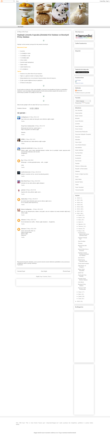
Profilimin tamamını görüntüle (82, 92)
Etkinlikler (77, 139)
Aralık (80, 215)
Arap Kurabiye (81, 241)
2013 (78, 209)
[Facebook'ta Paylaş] (36, 108)
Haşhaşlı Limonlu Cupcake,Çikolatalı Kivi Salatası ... (83, 254)
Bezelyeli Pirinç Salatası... (82, 285)
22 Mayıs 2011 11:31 (34, 117)
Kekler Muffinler (79, 150)
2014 (78, 206)
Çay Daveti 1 (81, 257)
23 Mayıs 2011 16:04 (31, 228)
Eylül (79, 222)
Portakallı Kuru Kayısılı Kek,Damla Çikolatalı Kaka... (83, 234)
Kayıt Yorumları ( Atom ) (45, 276)
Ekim (79, 219)
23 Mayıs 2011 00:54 (28, 160)
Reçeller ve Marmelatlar (81, 168)
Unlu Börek (81, 282)
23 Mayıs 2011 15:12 (31, 219)
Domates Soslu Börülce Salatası (83, 279)
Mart (79, 294)
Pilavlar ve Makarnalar (81, 166)
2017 (78, 200)
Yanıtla (22, 121)
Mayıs (80, 230)
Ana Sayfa (20, 26)
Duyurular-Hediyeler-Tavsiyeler (83, 134)
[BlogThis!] (32, 108)
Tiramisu (80, 243)
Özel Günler (78, 160)
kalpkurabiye (24, 198)
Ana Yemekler (78, 110)
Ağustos (80, 224)
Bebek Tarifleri (79, 115)
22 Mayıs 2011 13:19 (30, 139)
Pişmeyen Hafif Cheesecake (82, 288)
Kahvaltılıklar (78, 147)
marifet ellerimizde (26, 172)
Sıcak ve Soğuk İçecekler (81, 174)
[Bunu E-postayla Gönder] (30, 108)
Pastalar (77, 163)
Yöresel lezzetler (79, 190)
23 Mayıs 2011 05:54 (35, 181)
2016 (78, 202)
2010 (78, 301)
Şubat (80, 296)
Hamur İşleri (78, 142)
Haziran (80, 228)
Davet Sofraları (79, 126)
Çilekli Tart (80, 272)
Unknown (23, 219)
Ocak (79, 298)
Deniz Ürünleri (79, 129)
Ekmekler (77, 137)
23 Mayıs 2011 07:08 (31, 190)
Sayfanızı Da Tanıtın (79, 83)
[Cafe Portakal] (76, 81)
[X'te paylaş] (34, 108)
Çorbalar (77, 123)
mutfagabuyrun (25, 117)
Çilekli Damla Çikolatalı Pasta (82, 260)
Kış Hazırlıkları (79, 152)
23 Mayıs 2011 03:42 (36, 172)
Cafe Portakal (78, 80)
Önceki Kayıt (66, 271)
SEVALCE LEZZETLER (27, 148)
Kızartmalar (78, 155)
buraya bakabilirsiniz (44, 104)
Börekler (77, 118)
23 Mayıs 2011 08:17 (33, 198)
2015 (78, 204)
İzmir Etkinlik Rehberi (80, 144)
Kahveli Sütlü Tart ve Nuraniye (83, 249)
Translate (87, 103)
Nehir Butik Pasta (25, 181)
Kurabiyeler (78, 158)
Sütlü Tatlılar (78, 179)
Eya (22, 160)
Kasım (80, 217)
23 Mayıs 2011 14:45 (38, 209)
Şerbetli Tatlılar (79, 182)
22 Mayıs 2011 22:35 (38, 148)
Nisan (80, 292)
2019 (78, 198)
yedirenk (23, 190)
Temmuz (80, 226)
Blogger (60, 432)
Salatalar (77, 171)
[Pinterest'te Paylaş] (38, 108)
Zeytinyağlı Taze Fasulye (82, 275)
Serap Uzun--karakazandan (27, 126)
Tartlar (77, 184)
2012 (78, 211)
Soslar (77, 176)
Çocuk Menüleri (79, 121)
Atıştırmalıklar (78, 113)
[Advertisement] (36, 282)
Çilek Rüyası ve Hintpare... (82, 266)
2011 (78, 213)
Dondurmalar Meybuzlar (81, 131)
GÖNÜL (23, 139)
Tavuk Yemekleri (79, 187)
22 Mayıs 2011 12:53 (40, 126)
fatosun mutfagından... (26, 209)
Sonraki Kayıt (21, 271)
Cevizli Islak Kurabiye (83, 263)
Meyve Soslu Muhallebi (81, 270)
